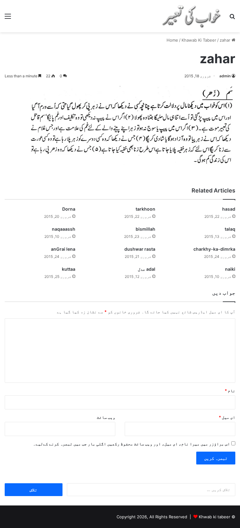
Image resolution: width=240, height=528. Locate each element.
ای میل (227, 417)
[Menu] (8, 18)
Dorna (68, 209)
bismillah (145, 229)
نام (230, 390)
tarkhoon (145, 209)
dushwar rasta (139, 249)
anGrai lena (63, 249)
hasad (228, 209)
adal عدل (146, 269)
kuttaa (68, 269)
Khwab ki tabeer (214, 516)
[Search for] (232, 18)
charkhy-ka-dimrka (214, 249)
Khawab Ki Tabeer (199, 40)
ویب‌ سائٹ (106, 417)
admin (225, 76)
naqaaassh (63, 229)
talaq (230, 229)
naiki (230, 269)
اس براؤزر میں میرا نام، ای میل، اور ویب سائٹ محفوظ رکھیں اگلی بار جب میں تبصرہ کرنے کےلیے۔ (131, 443)
